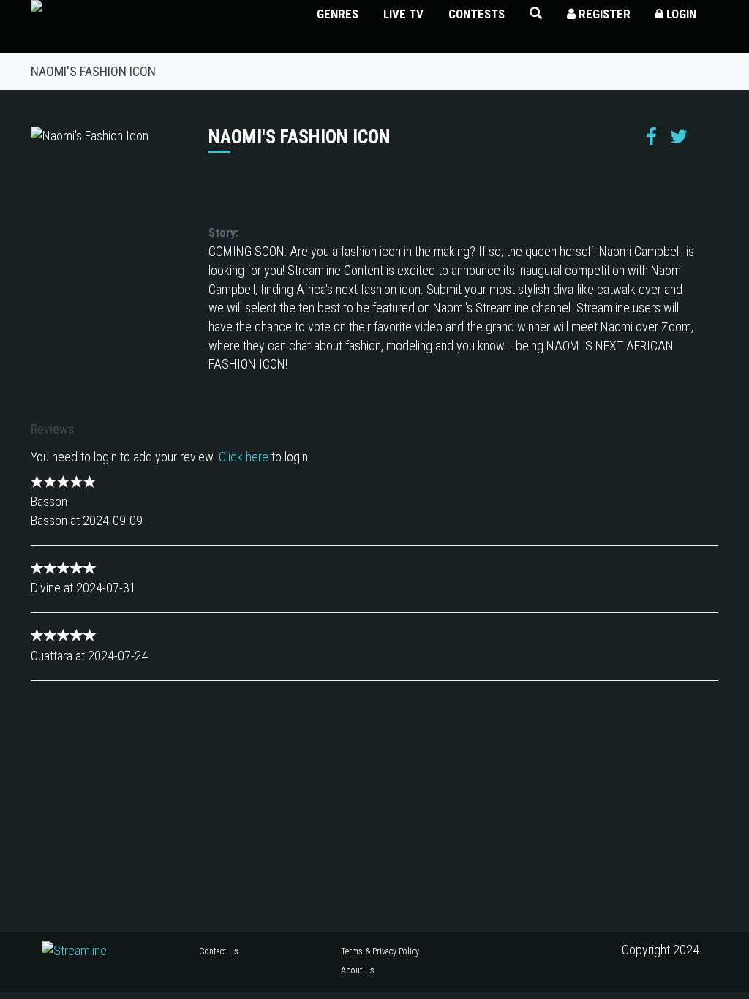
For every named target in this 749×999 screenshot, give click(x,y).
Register (603, 14)
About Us (357, 970)
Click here (243, 456)
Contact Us (218, 951)
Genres (337, 14)
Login (679, 14)
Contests (476, 14)
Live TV (403, 14)
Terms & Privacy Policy (380, 951)
